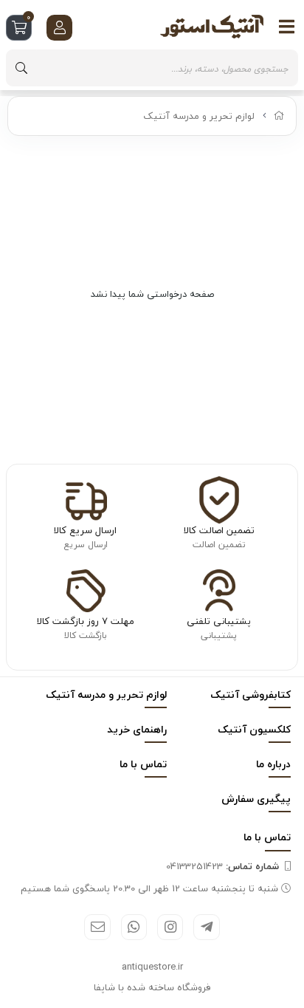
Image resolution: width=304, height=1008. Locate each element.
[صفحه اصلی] (279, 116)
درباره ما (273, 764)
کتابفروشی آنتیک (250, 694)
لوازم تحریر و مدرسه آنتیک (199, 116)
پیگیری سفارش (256, 798)
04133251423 (222, 866)
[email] (97, 927)
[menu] (287, 26)
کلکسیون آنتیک (254, 729)
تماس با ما (143, 764)
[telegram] (206, 927)
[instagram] (170, 927)
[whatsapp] (134, 927)
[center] (21, 67)
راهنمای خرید (137, 729)
